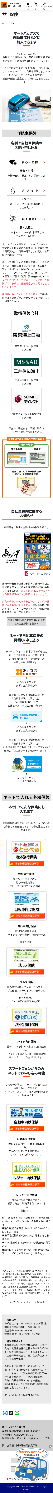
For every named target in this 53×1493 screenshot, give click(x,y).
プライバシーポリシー (22, 1302)
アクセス (28, 8)
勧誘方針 (41, 1302)
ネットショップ (35, 8)
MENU (50, 7)
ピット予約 (44, 8)
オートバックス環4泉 (11, 4)
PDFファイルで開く (39, 573)
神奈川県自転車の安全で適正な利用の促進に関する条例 (26, 621)
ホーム (5, 23)
